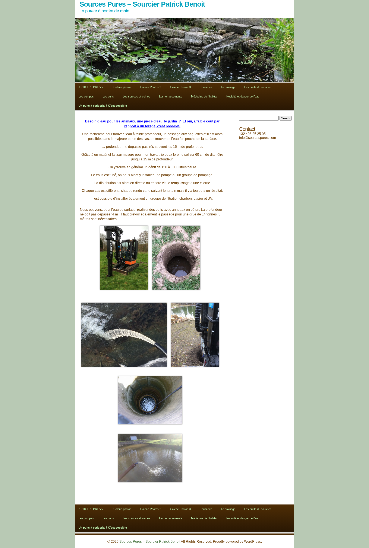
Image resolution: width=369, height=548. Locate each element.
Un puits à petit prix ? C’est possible (103, 105)
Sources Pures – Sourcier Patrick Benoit (149, 541)
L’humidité (206, 87)
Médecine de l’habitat (204, 96)
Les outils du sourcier (257, 87)
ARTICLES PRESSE (92, 87)
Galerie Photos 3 (180, 87)
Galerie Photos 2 (150, 87)
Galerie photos (122, 87)
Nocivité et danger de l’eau (242, 96)
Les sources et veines (136, 96)
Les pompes (86, 96)
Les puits (108, 96)
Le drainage (228, 87)
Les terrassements (170, 96)
